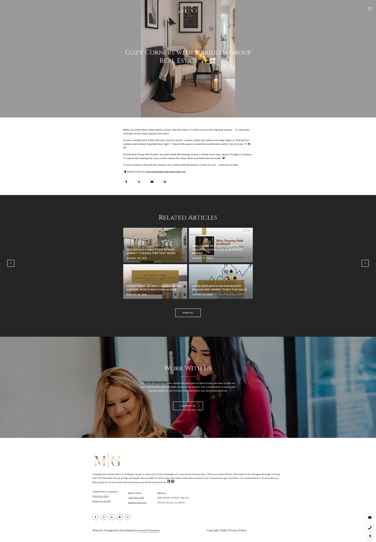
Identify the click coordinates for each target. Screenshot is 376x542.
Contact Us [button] (188, 406)
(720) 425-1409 (136, 497)
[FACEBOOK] (95, 517)
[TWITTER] (128, 517)
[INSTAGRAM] (103, 517)
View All (188, 312)
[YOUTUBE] (120, 517)
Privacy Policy (238, 530)
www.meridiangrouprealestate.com (166, 171)
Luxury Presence (149, 530)
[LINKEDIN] (112, 517)
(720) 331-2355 (101, 496)
